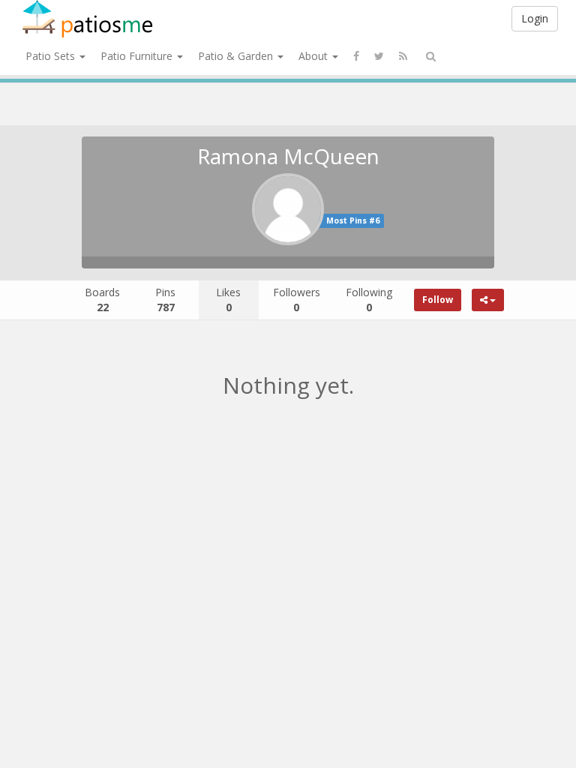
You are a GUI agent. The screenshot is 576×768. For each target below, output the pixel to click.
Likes (228, 299)
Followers (296, 299)
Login (534, 18)
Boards (102, 299)
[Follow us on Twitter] (379, 56)
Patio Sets (52, 56)
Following (369, 299)
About (314, 56)
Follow (437, 299)
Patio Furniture (138, 56)
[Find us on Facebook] (356, 56)
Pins (165, 299)
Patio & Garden (237, 56)
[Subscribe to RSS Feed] (403, 56)
